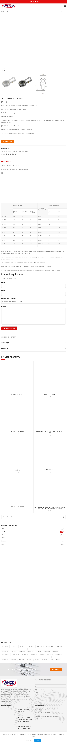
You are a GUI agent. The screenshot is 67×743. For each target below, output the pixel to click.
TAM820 (51, 659)
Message (4, 306)
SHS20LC (17, 470)
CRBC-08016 (49, 649)
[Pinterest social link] (38, 2)
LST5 (43, 657)
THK (7, 11)
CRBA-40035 (32, 649)
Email (3, 290)
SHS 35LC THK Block (17, 394)
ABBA (3, 541)
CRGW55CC (30, 651)
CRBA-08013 (5, 649)
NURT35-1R (56, 657)
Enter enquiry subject (8, 298)
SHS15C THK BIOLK (49, 394)
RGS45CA (44, 659)
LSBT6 (31, 657)
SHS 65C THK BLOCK (17, 431)
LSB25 (26, 657)
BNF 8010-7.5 (40, 646)
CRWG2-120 (55, 651)
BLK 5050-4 (5, 646)
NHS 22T (25, 151)
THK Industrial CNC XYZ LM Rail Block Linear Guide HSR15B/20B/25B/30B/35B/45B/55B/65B (49, 508)
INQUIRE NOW (8, 141)
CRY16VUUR (24, 654)
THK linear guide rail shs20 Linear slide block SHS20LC (50, 432)
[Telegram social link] (15, 154)
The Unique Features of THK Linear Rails (24, 727)
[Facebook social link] (29, 2)
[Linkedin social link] (13, 154)
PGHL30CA (5, 659)
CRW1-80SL (39, 651)
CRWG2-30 (47, 651)
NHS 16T (7, 151)
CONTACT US (55, 669)
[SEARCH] (63, 517)
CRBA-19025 (14, 649)
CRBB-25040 (41, 649)
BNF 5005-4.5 (49, 646)
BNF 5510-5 (31, 646)
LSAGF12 (12, 657)
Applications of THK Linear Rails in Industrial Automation (25, 711)
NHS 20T (19, 151)
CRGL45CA (22, 651)
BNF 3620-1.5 (14, 646)
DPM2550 (4, 657)
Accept (38, 740)
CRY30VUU (50, 654)
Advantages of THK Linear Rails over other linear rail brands (25, 719)
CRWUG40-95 (15, 654)
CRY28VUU (42, 654)
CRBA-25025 (23, 649)
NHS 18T (13, 151)
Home (3, 11)
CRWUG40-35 (5, 654)
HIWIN (4, 538)
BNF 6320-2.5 (58, 646)
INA (3, 544)
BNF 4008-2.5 (23, 646)
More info (29, 740)
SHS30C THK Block (49, 470)
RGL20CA (37, 659)
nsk (3, 528)
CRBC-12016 (58, 649)
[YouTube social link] (35, 2)
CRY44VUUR (58, 654)
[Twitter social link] (31, 2)
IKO (3, 534)
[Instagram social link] (33, 2)
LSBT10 (38, 657)
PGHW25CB (22, 659)
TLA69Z (57, 659)
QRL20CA (29, 659)
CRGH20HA (5, 651)
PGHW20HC (13, 659)
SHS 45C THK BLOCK (17, 507)
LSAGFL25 (19, 657)
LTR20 (48, 657)
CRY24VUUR (33, 654)
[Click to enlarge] (4, 70)
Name (3, 282)
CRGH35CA (14, 651)
